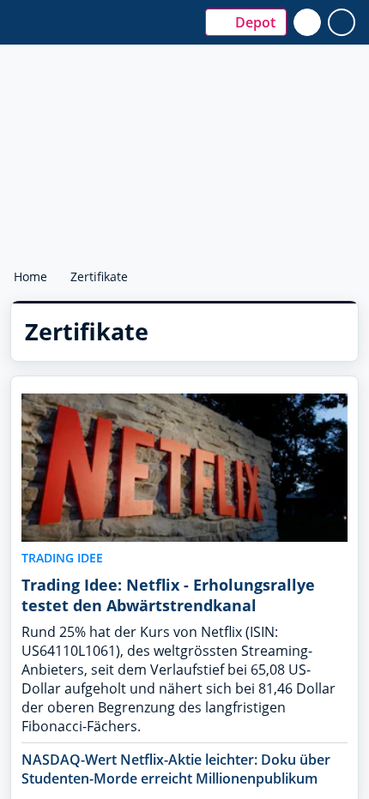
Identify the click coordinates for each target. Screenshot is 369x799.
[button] (246, 22)
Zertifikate (101, 276)
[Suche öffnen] (307, 22)
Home (30, 276)
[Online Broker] (99, 30)
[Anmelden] (341, 22)
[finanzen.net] (97, 14)
